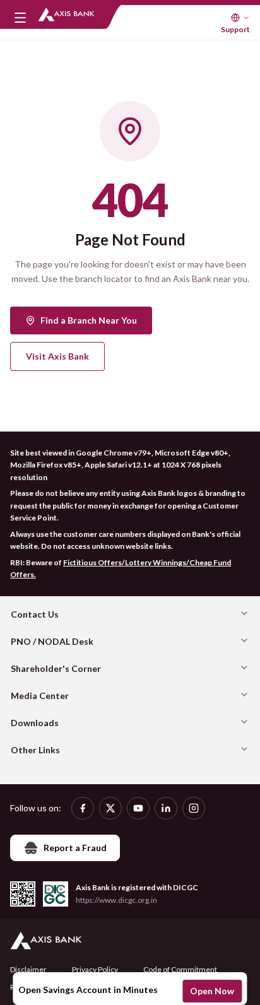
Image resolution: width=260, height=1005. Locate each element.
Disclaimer (28, 969)
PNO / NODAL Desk (52, 641)
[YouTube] (138, 808)
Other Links (35, 749)
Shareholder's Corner (56, 668)
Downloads (35, 722)
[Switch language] (240, 17)
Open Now (212, 990)
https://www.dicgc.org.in (116, 900)
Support (235, 29)
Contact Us (35, 614)
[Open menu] (20, 18)
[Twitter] (110, 808)
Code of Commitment (180, 969)
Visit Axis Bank (57, 356)
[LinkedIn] (166, 808)
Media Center (40, 695)
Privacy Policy (95, 969)
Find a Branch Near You (88, 320)
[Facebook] (82, 808)
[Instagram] (193, 808)
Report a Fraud (75, 847)
